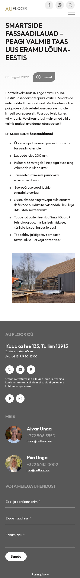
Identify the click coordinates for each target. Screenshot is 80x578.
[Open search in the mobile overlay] (70, 5)
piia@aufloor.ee (38, 470)
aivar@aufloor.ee (39, 441)
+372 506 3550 (41, 435)
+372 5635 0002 (42, 464)
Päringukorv (40, 574)
